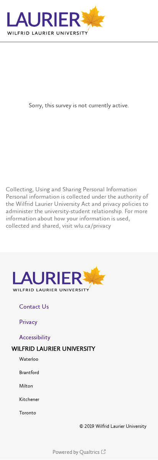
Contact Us (34, 306)
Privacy (28, 321)
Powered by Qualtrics (76, 452)
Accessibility (34, 337)
